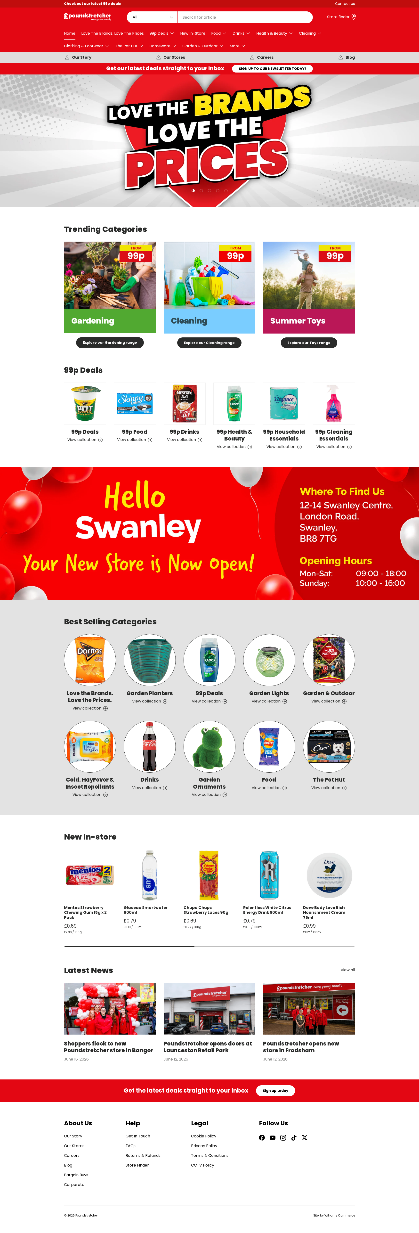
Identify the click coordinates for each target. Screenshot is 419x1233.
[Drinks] (149, 746)
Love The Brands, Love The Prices (112, 33)
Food (216, 33)
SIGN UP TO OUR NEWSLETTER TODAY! (272, 68)
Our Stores (174, 57)
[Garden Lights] (269, 660)
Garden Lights (269, 693)
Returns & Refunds (143, 1155)
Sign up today (275, 1090)
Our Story (81, 57)
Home (69, 33)
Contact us (345, 3)
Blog (350, 57)
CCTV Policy (202, 1165)
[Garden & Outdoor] (329, 660)
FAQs (131, 1146)
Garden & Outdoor (200, 46)
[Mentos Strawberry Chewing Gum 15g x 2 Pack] (90, 875)
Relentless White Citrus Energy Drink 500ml (267, 910)
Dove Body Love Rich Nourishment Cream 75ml (324, 913)
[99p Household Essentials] (284, 403)
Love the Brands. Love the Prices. (90, 697)
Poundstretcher (86, 1215)
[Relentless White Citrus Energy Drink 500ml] (269, 875)
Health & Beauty (271, 33)
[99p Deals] (85, 403)
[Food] (269, 746)
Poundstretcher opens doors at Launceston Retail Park (208, 1047)
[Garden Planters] (149, 660)
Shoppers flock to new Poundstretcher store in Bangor (108, 1047)
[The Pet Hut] (329, 746)
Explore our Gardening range (110, 342)
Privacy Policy (204, 1146)
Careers (265, 57)
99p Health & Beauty (234, 435)
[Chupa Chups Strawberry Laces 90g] (209, 875)
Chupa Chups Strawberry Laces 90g (206, 910)
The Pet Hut (126, 46)
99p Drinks (184, 432)
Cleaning (307, 33)
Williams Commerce (339, 1215)
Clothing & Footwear (83, 46)
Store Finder (137, 1165)
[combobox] (220, 17)
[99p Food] (134, 403)
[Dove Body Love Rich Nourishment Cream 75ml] (329, 875)
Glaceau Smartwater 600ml (146, 910)
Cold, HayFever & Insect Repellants (89, 783)
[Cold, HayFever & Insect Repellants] (90, 746)
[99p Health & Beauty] (234, 403)
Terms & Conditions (209, 1155)
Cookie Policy (203, 1136)
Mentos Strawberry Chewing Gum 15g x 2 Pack (85, 913)
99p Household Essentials (284, 435)
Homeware (159, 46)
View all (348, 970)
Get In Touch (138, 1136)
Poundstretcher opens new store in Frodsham (301, 1047)
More (235, 46)
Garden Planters (150, 693)
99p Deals (159, 33)
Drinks (238, 33)
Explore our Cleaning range (209, 342)
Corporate (74, 1184)
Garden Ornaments (209, 783)
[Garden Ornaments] (209, 746)
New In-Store (192, 33)
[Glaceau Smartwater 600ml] (150, 875)
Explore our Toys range (309, 342)
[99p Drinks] (184, 403)
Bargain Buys (76, 1175)
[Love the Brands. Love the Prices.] (90, 660)
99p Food (134, 432)
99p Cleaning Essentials (334, 435)
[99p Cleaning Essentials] (334, 403)
